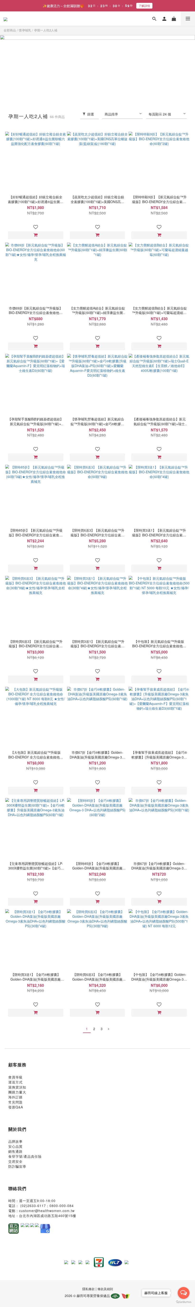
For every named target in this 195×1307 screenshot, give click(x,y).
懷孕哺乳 (25, 30)
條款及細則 (105, 1289)
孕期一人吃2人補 (45, 30)
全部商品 (10, 30)
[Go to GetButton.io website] (183, 1302)
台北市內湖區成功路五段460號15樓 (47, 1215)
